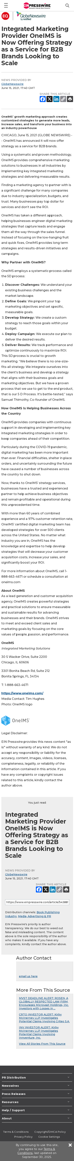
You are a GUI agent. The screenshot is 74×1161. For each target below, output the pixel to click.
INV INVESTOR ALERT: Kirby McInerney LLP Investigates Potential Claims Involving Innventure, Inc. (39, 1032)
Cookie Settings (49, 1136)
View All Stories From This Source (42, 1043)
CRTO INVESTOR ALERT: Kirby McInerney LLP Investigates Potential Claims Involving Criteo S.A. (44, 1018)
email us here (28, 976)
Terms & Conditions (16, 1131)
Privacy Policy (23, 1136)
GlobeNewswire (12, 84)
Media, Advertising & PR (34, 916)
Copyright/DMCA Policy (50, 1131)
